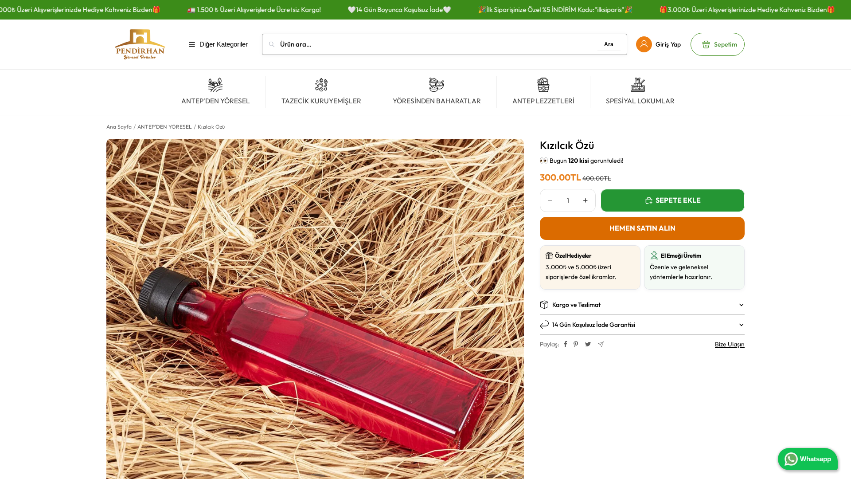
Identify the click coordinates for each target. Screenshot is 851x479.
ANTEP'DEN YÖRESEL (164, 126)
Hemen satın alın (642, 228)
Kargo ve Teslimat (576, 305)
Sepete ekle (678, 200)
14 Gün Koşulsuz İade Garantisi (593, 325)
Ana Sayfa (119, 126)
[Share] (565, 344)
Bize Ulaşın (730, 344)
